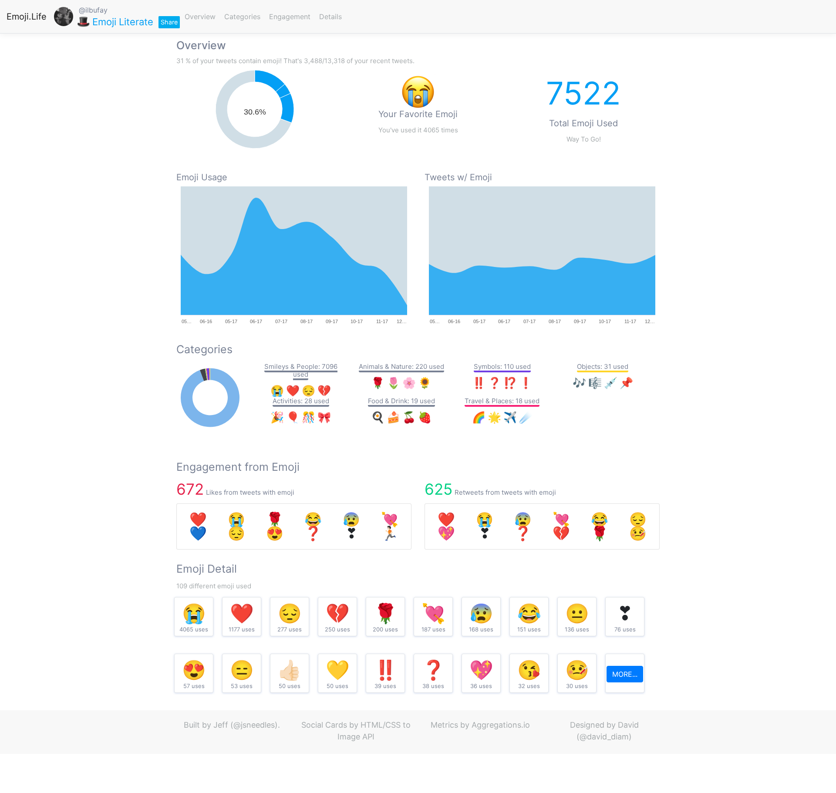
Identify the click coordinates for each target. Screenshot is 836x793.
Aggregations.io (501, 724)
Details (330, 16)
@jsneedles (254, 724)
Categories (242, 16)
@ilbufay (93, 10)
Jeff (220, 724)
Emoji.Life (27, 16)
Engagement (289, 16)
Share (169, 22)
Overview (200, 16)
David (628, 724)
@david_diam (604, 736)
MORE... (624, 674)
